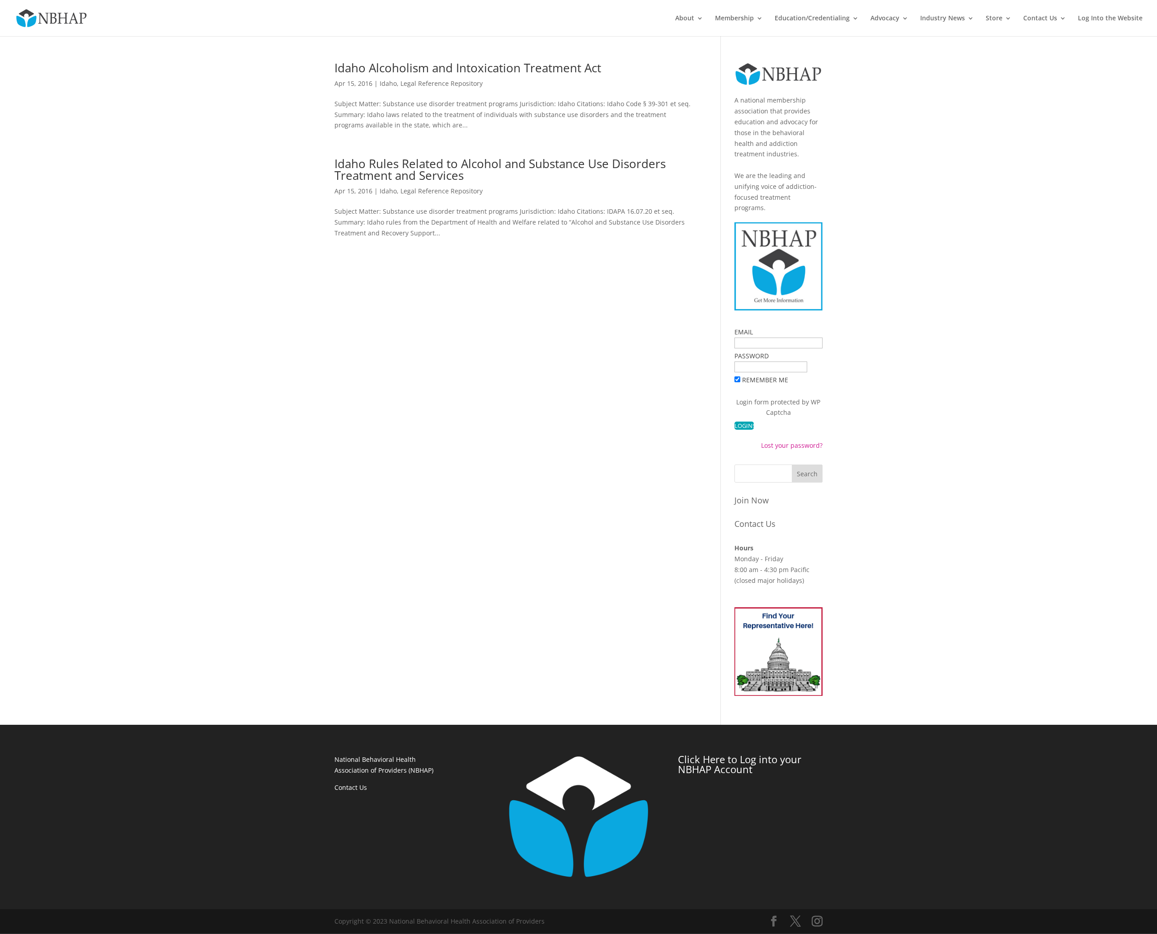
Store (994, 18)
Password (751, 356)
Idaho (388, 83)
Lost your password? (792, 445)
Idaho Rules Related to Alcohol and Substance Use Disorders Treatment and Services (500, 169)
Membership (734, 18)
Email (743, 332)
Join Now (751, 500)
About (684, 18)
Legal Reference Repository (441, 83)
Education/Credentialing (812, 18)
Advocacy (884, 18)
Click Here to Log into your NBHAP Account (739, 764)
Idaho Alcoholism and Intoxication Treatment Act (467, 68)
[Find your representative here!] (778, 693)
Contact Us (1040, 18)
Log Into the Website (1110, 18)
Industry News (942, 18)
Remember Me (765, 379)
